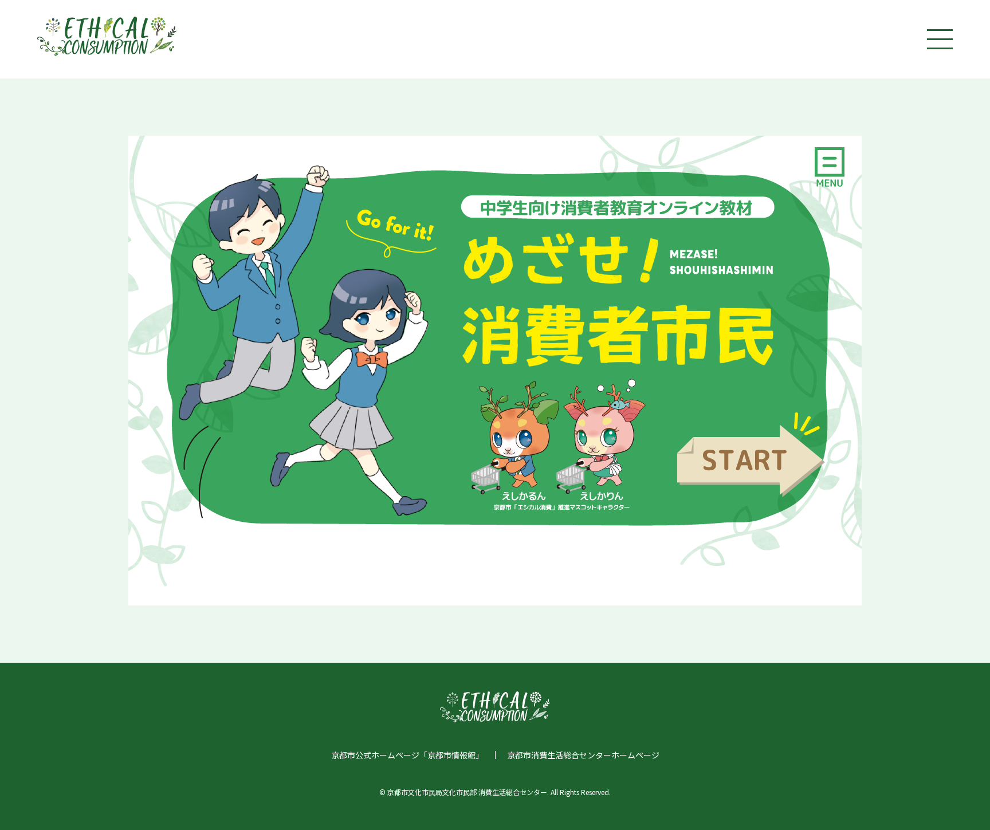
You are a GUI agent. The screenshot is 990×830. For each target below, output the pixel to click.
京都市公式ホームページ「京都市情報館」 (407, 755)
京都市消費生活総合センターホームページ (583, 755)
